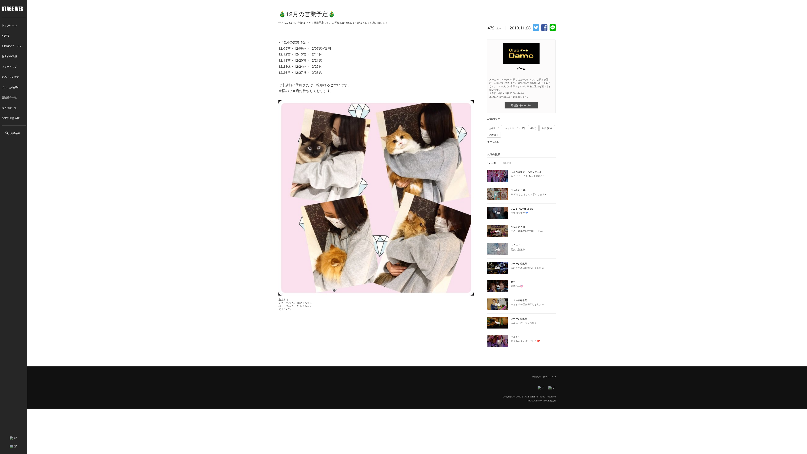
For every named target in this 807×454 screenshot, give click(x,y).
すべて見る (493, 141)
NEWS (5, 35)
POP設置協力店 (11, 118)
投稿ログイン (549, 376)
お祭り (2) (494, 128)
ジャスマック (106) (515, 128)
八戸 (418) (547, 128)
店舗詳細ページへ (521, 105)
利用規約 (536, 376)
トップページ (9, 25)
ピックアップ (9, 66)
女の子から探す (10, 77)
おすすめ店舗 (9, 56)
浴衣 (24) (493, 134)
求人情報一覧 (9, 108)
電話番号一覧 (9, 97)
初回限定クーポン (12, 46)
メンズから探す (10, 87)
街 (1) (533, 128)
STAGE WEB (12, 9)
